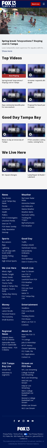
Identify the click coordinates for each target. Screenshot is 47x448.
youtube (28, 421)
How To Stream (28, 271)
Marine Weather (28, 209)
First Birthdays (27, 259)
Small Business (8, 320)
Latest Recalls (7, 311)
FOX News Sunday (9, 226)
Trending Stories (28, 316)
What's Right (7, 271)
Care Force (6, 297)
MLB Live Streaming (29, 378)
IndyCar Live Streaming (26, 387)
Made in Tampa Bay (10, 286)
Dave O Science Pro (29, 262)
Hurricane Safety (28, 215)
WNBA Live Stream (29, 405)
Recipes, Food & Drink (8, 290)
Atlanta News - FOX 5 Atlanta (9, 348)
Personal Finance (8, 314)
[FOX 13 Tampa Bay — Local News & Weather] (9, 4)
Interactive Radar (28, 203)
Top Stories (6, 198)
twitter (19, 421)
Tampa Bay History (9, 294)
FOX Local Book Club (28, 312)
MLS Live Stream (28, 408)
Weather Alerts (27, 212)
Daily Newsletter (8, 229)
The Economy (7, 317)
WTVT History (27, 345)
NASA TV (25, 293)
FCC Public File (27, 351)
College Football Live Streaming (28, 373)
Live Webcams (27, 206)
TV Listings (26, 339)
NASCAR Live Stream (27, 381)
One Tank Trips (8, 280)
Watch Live (35, 4)
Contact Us (26, 357)
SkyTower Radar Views (28, 199)
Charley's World (28, 245)
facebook (14, 421)
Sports (5, 238)
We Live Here (9, 267)
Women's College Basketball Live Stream (28, 400)
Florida (4, 206)
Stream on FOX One (27, 365)
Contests (25, 325)
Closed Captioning (29, 348)
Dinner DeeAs (7, 277)
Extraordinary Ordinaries (27, 252)
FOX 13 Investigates (9, 218)
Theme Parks (7, 283)
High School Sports (9, 261)
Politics (4, 215)
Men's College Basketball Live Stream (27, 393)
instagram (23, 421)
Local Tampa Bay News (9, 202)
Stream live (6, 370)
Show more (7, 51)
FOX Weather (27, 226)
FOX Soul (25, 285)
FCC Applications (28, 354)
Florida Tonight (8, 274)
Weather (26, 194)
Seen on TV (6, 223)
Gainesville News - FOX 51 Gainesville (9, 343)
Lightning (5, 248)
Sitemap (5, 232)
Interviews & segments (7, 373)
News (5, 194)
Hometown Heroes (29, 248)
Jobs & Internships (29, 342)
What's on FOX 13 (29, 322)
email (33, 421)
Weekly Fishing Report (7, 257)
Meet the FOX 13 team (28, 335)
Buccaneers (6, 242)
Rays (4, 245)
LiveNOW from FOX (29, 279)
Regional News (6, 332)
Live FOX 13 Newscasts (26, 275)
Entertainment (30, 304)
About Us (27, 331)
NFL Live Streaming (29, 370)
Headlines (25, 308)
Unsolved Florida (8, 221)
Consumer (6, 209)
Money (5, 304)
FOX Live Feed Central (27, 289)
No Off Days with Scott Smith (8, 252)
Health (4, 212)
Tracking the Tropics (26, 219)
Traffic (24, 242)
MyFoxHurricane (28, 223)
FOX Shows (26, 319)
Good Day (27, 238)
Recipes (25, 256)
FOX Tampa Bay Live (28, 297)
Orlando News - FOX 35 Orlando (8, 338)
